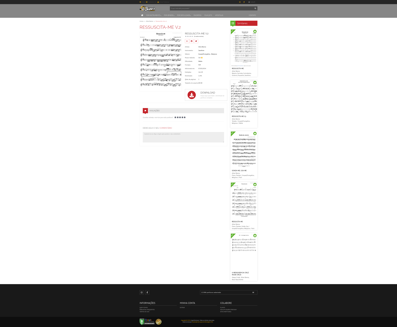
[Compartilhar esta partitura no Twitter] (196, 41)
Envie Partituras (225, 312)
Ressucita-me (237, 221)
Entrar (143, 2)
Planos (222, 307)
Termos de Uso (144, 312)
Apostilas (219, 15)
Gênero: (187, 54)
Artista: (187, 47)
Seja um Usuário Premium (228, 309)
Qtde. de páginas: (190, 79)
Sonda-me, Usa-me (239, 170)
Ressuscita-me (238, 68)
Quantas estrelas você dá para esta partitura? (158, 117)
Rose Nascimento (237, 280)
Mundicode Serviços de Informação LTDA (202, 322)
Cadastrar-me (152, 2)
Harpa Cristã (236, 277)
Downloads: (188, 76)
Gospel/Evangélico (204, 54)
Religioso (214, 54)
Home (141, 21)
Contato (252, 15)
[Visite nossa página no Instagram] (240, 2)
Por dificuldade (183, 15)
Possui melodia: (190, 58)
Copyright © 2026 (186, 320)
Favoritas (197, 15)
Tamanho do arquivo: (191, 83)
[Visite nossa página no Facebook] (244, 2)
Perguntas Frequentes (147, 309)
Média (200, 61)
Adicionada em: (190, 68)
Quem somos (144, 307)
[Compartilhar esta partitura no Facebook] (192, 41)
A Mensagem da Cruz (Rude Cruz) (240, 274)
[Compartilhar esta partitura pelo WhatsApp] (187, 41)
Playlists (208, 15)
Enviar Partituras (164, 2)
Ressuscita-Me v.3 (239, 116)
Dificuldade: (188, 61)
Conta (252, 2)
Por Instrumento (153, 15)
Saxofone (201, 50)
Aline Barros (149, 21)
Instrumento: (189, 50)
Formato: (188, 65)
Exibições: (188, 72)
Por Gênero (168, 15)
